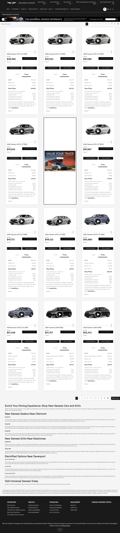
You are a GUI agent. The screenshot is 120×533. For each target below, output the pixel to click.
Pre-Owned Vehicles (13, 507)
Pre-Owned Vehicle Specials (15, 514)
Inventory (11, 502)
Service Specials (33, 507)
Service (31, 502)
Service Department (34, 510)
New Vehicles (11, 505)
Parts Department (33, 512)
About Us (73, 505)
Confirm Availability (29, 67)
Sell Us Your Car (54, 512)
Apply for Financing (55, 505)
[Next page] (117, 19)
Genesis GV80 (8, 448)
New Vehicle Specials (13, 512)
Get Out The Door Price (30, 58)
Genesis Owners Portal (102, 502)
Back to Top (115, 398)
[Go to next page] (114, 24)
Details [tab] (17, 74)
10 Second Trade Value (14, 67)
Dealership (75, 502)
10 (111, 24)
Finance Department (55, 507)
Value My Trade (54, 510)
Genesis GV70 (8, 441)
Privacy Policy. (65, 526)
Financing (53, 502)
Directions (74, 510)
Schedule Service (33, 505)
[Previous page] (3, 19)
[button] (35, 52)
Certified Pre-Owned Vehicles (16, 510)
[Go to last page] (118, 24)
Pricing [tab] (26, 74)
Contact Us (74, 507)
